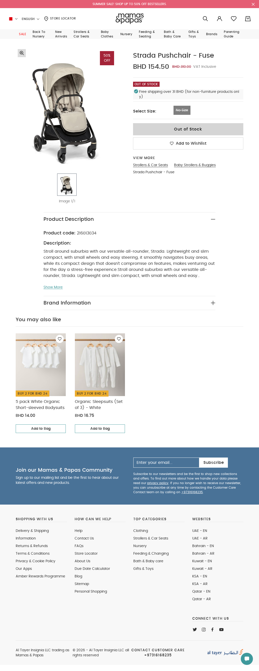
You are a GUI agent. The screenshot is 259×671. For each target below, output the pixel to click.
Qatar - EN (201, 591)
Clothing (140, 531)
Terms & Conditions (33, 553)
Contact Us (84, 538)
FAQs (79, 546)
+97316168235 (192, 492)
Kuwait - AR (202, 569)
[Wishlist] (60, 339)
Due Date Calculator (92, 569)
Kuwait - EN (202, 561)
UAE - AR (200, 538)
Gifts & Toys (143, 569)
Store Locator (62, 18)
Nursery (140, 546)
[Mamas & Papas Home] (130, 18)
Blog (78, 576)
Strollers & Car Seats (150, 538)
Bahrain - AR (203, 553)
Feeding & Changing (151, 553)
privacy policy (157, 483)
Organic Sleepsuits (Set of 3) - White (99, 405)
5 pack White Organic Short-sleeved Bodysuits (40, 405)
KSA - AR (200, 584)
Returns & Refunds (32, 546)
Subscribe (213, 463)
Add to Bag (41, 428)
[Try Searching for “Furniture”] (205, 19)
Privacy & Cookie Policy (35, 561)
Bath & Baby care (148, 561)
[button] (22, 34)
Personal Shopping (91, 591)
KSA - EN (199, 576)
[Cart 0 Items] (248, 19)
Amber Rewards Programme (40, 576)
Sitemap (82, 584)
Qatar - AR (201, 599)
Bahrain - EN (203, 546)
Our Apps (24, 569)
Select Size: (144, 111)
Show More (53, 287)
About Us (82, 561)
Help (78, 531)
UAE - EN (199, 531)
